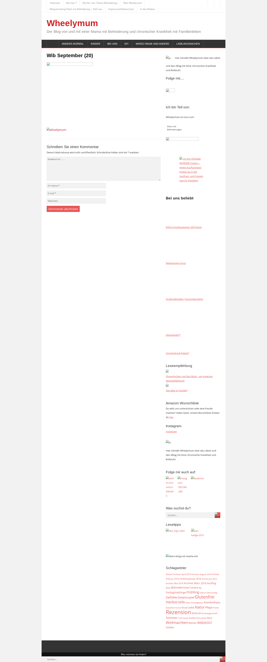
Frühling (193, 592)
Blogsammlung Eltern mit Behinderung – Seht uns (76, 9)
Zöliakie (170, 627)
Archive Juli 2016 (209, 578)
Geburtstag (212, 592)
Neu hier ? (71, 3)
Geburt (203, 592)
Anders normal (73, 43)
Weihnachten (177, 622)
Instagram (171, 431)
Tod (180, 618)
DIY (126, 43)
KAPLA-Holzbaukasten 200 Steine (184, 227)
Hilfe (181, 602)
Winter (193, 623)
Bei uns (112, 43)
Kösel (184, 607)
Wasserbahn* (173, 335)
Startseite (55, 3)
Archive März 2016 (195, 583)
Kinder (95, 43)
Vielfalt (192, 618)
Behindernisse (180, 587)
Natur (200, 607)
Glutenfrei (205, 597)
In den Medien (147, 9)
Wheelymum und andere (152, 43)
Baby (168, 587)
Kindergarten (197, 602)
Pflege (208, 607)
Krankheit (170, 607)
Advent (169, 574)
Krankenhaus (212, 602)
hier (171, 417)
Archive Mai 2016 (174, 583)
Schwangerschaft (209, 613)
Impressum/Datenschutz (121, 9)
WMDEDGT (204, 623)
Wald (209, 617)
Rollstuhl (196, 613)
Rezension (178, 612)
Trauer (185, 618)
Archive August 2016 (201, 574)
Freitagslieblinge (176, 592)
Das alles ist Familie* (177, 390)
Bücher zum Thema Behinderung (100, 3)
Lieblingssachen (188, 43)
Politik (216, 607)
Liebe (191, 607)
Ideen (188, 602)
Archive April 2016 (182, 574)
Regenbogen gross (176, 263)
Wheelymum (72, 23)
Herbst (171, 601)
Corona (193, 587)
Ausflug (211, 583)
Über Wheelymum (132, 3)
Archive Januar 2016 (190, 578)
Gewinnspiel (186, 597)
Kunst (178, 607)
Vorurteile (201, 618)
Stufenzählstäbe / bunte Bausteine (184, 299)
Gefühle (171, 597)
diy (200, 587)
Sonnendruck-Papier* (177, 353)
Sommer (172, 618)
